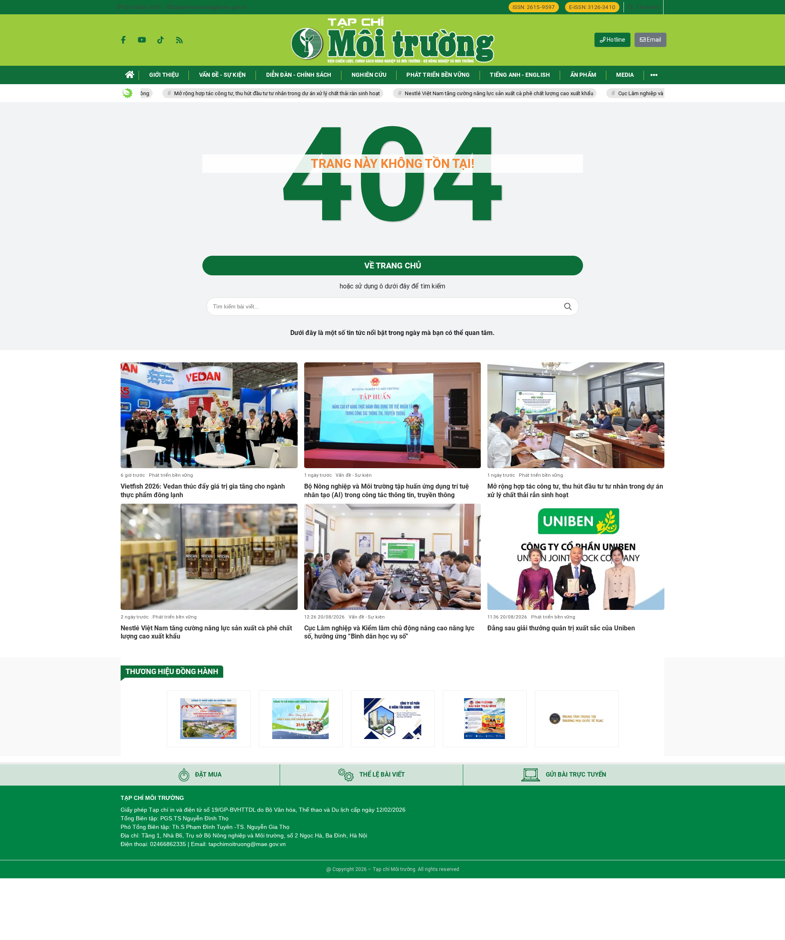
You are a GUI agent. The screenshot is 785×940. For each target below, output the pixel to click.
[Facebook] (123, 40)
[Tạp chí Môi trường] (392, 40)
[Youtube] (141, 40)
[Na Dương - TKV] (209, 718)
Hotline (615, 39)
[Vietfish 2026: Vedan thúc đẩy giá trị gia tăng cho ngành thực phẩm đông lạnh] (209, 415)
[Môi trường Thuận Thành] (301, 718)
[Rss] (179, 40)
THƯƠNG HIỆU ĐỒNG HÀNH (172, 671)
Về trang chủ (392, 265)
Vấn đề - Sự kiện (354, 475)
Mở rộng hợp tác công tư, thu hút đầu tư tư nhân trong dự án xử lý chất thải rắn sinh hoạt (248, 93)
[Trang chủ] (130, 75)
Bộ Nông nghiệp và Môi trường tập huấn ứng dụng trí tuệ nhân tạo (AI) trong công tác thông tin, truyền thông (386, 490)
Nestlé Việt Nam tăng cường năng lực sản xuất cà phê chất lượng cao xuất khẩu (470, 93)
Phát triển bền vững (171, 475)
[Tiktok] (160, 40)
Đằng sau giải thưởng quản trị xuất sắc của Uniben (561, 628)
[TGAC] (577, 718)
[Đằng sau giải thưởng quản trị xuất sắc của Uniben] (575, 557)
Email (653, 39)
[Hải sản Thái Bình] (485, 718)
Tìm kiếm (568, 306)
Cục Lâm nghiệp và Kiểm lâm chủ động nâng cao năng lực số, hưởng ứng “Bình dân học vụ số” (389, 632)
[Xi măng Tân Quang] (393, 718)
